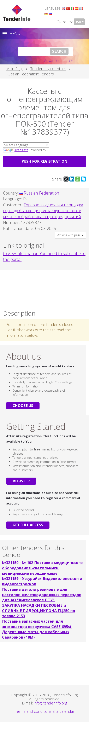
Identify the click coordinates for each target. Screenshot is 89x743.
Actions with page (69, 235)
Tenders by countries (48, 68)
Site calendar (63, 711)
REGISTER (21, 481)
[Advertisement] (44, 289)
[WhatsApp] (77, 179)
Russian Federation (41, 193)
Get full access (28, 525)
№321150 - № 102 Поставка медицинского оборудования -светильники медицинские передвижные (42, 568)
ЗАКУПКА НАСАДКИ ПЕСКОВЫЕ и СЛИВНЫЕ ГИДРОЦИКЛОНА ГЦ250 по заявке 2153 (38, 610)
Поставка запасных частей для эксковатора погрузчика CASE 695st (37, 624)
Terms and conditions (33, 711)
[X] (66, 179)
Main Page (14, 68)
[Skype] (83, 179)
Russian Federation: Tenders (30, 73)
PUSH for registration (44, 161)
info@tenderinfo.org (50, 703)
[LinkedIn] (71, 179)
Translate (21, 150)
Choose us (23, 405)
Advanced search (58, 60)
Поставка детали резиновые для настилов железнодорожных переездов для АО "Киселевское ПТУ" (41, 594)
